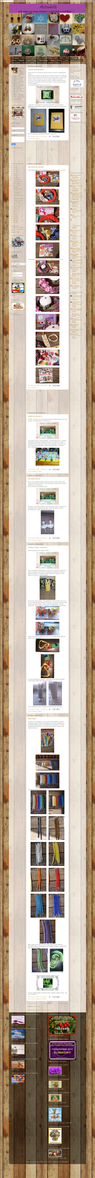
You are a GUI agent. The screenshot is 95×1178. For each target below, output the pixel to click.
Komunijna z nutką (76, 274)
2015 (14, 218)
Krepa (34, 60)
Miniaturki (57, 62)
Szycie (67, 58)
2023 (14, 167)
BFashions (75, 318)
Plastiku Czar (75, 314)
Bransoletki (21, 60)
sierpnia (16, 183)
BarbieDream (75, 324)
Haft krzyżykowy (25, 58)
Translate (16, 267)
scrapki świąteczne (76, 216)
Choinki (66, 60)
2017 (14, 214)
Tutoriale (32, 62)
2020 (14, 173)
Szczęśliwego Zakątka (59, 170)
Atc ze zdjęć (74, 176)
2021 (14, 171)
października (17, 181)
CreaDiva (74, 235)
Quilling (52, 60)
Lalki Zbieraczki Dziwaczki (76, 302)
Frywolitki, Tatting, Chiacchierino (76, 194)
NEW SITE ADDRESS (77, 310)
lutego (16, 209)
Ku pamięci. (74, 226)
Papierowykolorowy (77, 273)
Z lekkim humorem (76, 182)
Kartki (55, 58)
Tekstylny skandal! (76, 315)
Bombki (73, 60)
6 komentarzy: (43, 136)
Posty (14, 273)
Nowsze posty (32, 1003)
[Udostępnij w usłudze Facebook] (57, 136)
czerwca (16, 185)
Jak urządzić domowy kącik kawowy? (76, 189)
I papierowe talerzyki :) (35, 416)
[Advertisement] (47, 151)
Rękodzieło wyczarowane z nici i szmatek (77, 242)
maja (15, 187)
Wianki (61, 58)
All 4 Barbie (75, 334)
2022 (14, 169)
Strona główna (15, 58)
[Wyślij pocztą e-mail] (53, 136)
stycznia (16, 211)
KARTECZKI (75, 231)
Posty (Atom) (37, 1006)
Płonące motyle (76, 248)
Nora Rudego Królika (77, 329)
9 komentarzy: (43, 709)
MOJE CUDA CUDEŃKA (75, 255)
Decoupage (74, 58)
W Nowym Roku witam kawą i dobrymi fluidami (77, 210)
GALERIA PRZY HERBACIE (76, 202)
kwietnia (16, 206)
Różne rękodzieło (16, 62)
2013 (14, 222)
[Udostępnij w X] (56, 136)
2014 (14, 220)
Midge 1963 (74, 325)
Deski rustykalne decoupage (75, 204)
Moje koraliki (32, 718)
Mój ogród (50, 62)
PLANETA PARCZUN (77, 309)
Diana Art (74, 208)
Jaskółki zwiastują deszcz (36, 69)
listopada (16, 179)
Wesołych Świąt (75, 244)
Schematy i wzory (41, 62)
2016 (14, 216)
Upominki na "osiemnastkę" (75, 269)
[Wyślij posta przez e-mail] (49, 136)
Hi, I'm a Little (75, 278)
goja (73, 214)
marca (16, 208)
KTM (40, 170)
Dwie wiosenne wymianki (36, 167)
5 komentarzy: (43, 469)
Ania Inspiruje (75, 285)
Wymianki (25, 62)
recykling (39, 471)
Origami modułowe (43, 60)
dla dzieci (34, 471)
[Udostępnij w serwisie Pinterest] (59, 136)
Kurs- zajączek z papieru (77, 286)
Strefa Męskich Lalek (77, 295)
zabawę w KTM (46, 85)
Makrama (14, 60)
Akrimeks (22, 68)
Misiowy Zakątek (76, 175)
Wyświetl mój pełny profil (17, 101)
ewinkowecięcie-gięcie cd (76, 180)
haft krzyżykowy (36, 138)
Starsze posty (62, 1003)
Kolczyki (29, 60)
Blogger (66, 1161)
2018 (14, 177)
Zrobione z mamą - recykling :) (37, 547)
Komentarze (16, 275)
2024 (14, 165)
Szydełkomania (48, 58)
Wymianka (34, 387)
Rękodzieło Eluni (76, 230)
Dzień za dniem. (75, 330)
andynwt (50, 1161)
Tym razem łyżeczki (34, 479)
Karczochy (59, 60)
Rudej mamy (60, 259)
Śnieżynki (79, 60)
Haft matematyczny (37, 58)
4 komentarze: (44, 385)
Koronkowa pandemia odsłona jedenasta (76, 250)
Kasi (48, 259)
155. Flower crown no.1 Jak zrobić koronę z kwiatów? (77, 281)
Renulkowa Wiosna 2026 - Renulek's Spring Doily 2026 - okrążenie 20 (77, 197)
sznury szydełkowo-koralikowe (39, 998)
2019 (14, 175)
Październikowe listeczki (77, 256)
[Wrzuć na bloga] (54, 136)
